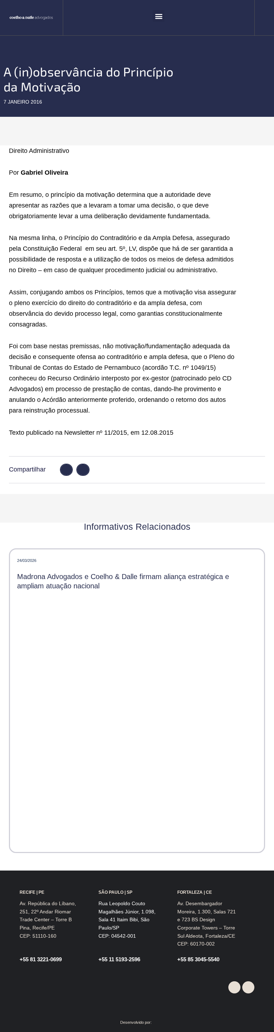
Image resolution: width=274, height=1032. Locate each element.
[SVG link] (31, 18)
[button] (158, 16)
